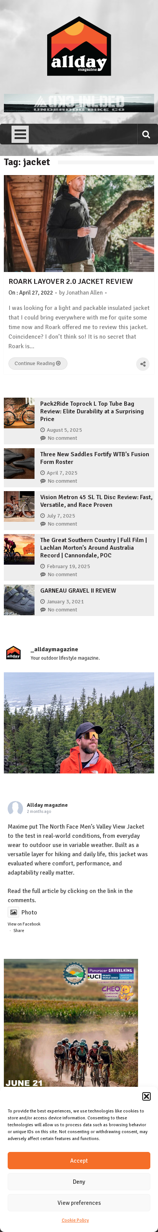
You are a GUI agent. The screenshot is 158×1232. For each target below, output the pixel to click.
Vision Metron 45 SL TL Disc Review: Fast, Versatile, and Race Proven (96, 501)
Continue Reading (35, 363)
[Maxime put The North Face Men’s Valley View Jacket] (79, 747)
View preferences (79, 1202)
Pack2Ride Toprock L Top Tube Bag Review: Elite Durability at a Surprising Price (92, 411)
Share (18, 930)
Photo (29, 912)
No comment (62, 438)
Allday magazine (47, 805)
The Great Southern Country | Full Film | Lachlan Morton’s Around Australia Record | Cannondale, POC (93, 547)
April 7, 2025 (62, 473)
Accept (79, 1160)
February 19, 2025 (68, 566)
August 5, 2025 (64, 430)
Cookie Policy (75, 1220)
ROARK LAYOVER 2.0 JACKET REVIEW (70, 281)
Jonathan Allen (84, 292)
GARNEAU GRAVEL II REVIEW (78, 591)
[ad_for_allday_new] (79, 110)
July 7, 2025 (61, 516)
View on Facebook (24, 924)
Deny (79, 1181)
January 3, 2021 (65, 601)
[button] (146, 1096)
